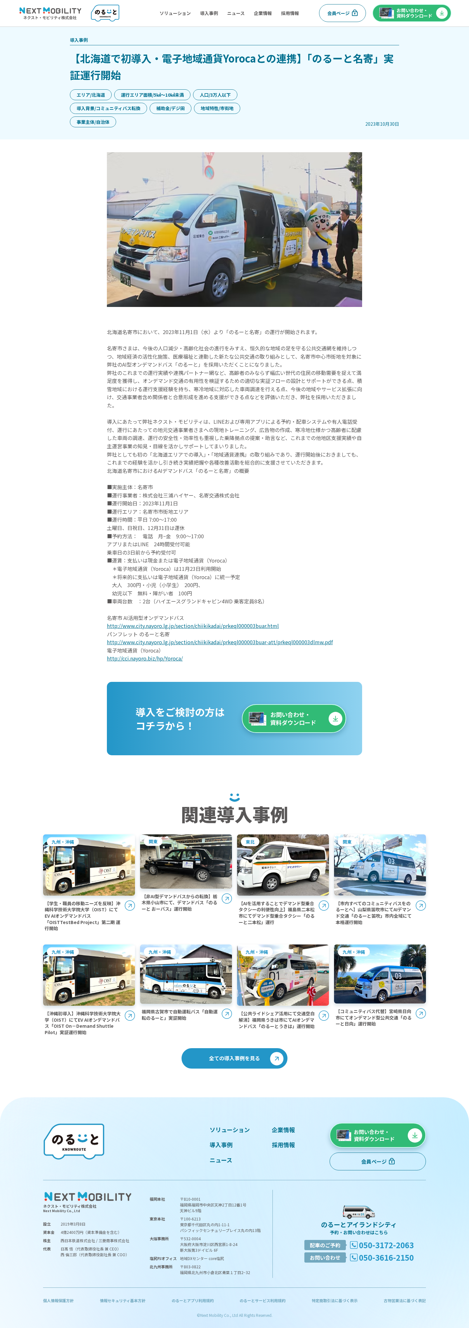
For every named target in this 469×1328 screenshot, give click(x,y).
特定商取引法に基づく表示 (335, 1300)
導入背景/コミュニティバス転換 (108, 108)
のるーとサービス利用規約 (263, 1300)
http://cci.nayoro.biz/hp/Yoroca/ (145, 658)
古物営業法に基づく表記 (405, 1300)
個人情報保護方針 (58, 1300)
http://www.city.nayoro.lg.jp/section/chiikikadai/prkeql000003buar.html (193, 626)
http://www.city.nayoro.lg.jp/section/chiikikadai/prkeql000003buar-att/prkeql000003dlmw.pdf (220, 642)
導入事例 (209, 13)
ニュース (236, 13)
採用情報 (290, 13)
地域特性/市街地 (217, 108)
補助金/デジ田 (170, 108)
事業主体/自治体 (93, 122)
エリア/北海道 (91, 95)
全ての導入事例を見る (234, 1058)
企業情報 (263, 13)
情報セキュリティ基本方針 (122, 1300)
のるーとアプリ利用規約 (193, 1300)
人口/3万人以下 (215, 95)
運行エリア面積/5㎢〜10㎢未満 (152, 95)
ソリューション (175, 13)
